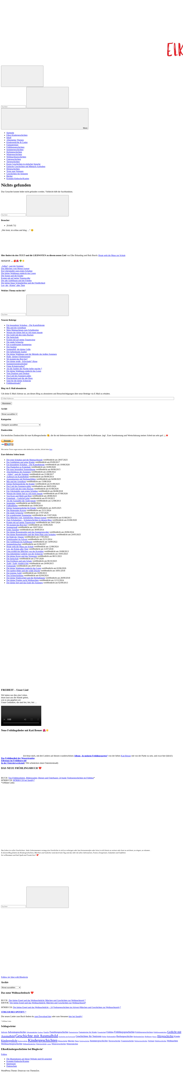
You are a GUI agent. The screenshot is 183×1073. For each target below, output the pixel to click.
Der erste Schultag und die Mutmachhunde (24, 460)
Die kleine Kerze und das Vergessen (21, 556)
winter (49, 1044)
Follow (4, 1054)
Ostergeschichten (13, 159)
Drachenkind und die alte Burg (19, 378)
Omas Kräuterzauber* (15, 366)
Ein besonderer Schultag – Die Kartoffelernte (25, 325)
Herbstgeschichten (14, 152)
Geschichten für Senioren (17, 174)
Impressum (11, 1064)
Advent (4, 1032)
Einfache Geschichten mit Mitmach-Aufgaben (25, 166)
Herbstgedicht (111, 1037)
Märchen (71, 1041)
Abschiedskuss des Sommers (18, 472)
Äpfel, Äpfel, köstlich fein (17, 563)
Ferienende (11, 566)
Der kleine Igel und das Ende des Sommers (24, 583)
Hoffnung (148, 1037)
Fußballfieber (12, 505)
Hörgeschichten (13, 169)
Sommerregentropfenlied (16, 364)
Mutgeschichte (62, 1041)
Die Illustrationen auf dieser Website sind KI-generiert (29, 1059)
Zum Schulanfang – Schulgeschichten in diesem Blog (29, 520)
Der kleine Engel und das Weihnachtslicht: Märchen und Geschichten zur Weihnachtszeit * (47, 1000)
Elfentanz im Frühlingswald (13, 760)
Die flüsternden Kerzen (16, 510)
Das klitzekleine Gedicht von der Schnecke (24, 554)
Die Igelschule (12, 337)
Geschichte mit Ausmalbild (36, 1036)
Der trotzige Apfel (14, 573)
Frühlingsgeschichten (15, 147)
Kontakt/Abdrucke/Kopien (17, 178)
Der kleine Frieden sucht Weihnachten (22, 580)
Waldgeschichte (160, 1041)
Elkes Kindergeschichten (16, 135)
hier (50, 449)
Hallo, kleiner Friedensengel (18, 356)
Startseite (10, 133)
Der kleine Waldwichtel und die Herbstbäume (25, 578)
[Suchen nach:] (13, 106)
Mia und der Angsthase (16, 328)
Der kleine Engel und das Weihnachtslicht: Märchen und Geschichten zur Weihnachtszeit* (48, 1003)
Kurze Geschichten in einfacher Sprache (23, 164)
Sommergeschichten (14, 149)
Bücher (9, 176)
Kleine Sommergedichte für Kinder (21, 508)
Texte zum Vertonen (14, 171)
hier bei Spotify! (75, 1016)
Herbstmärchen (138, 1037)
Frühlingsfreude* (13, 383)
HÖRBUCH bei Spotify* (24, 780)
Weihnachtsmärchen (29, 1044)
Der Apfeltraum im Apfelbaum (19, 542)
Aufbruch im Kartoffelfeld (17, 477)
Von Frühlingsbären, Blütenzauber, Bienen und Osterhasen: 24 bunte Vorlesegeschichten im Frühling (51, 778)
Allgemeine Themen (15, 140)
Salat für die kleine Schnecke (18, 381)
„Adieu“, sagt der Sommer (12, 266)
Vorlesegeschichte (140, 1041)
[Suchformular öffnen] (22, 76)
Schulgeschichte (84, 1041)
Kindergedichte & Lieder (17, 142)
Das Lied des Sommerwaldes (18, 376)
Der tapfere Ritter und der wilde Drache (23, 570)
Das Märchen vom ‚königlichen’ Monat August (26, 517)
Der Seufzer (11, 347)
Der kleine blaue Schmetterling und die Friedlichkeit (23, 283)
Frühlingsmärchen (160, 1032)
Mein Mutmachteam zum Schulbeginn (22, 330)
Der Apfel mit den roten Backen (19, 335)
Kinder (177, 1036)
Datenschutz (11, 1066)
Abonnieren (6, 403)
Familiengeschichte (59, 1032)
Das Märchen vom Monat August (15, 268)
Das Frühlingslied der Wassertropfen (18, 758)
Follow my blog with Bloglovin (14, 977)
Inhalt (8, 137)
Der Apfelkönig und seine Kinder (20, 462)
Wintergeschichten (14, 154)
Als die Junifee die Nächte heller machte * (24, 368)
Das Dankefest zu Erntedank (18, 467)
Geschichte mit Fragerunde (67, 1036)
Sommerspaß (11, 527)
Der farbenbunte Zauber (16, 352)
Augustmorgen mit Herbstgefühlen (21, 479)
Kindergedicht (9, 1040)
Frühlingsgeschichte (124, 1032)
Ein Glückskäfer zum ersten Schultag (16, 271)
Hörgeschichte (165, 1036)
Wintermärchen (72, 1044)
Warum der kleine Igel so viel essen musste (24, 332)
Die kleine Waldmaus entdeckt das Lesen (18, 273)
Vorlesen (151, 1041)
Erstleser (40, 1032)
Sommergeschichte (99, 1041)
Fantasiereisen (12, 145)
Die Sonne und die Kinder (12, 276)
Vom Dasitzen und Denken (17, 373)
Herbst (104, 1037)
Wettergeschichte (41, 1044)
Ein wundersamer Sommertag (18, 344)
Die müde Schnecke (14, 342)
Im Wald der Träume (15, 537)
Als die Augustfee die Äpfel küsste (21, 501)
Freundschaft (102, 1032)
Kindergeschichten (42, 1040)
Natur (77, 1041)
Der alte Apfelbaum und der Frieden (16, 280)
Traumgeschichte (127, 1041)
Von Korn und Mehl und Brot (19, 496)
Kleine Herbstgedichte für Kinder (20, 484)
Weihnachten (172, 1041)
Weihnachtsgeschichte (11, 1043)
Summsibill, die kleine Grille (18, 349)
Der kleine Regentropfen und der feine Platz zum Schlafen (31, 534)
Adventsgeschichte (17, 1032)
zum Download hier (42, 1016)
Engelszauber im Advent (16, 539)
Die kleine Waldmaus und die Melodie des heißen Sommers (31, 354)
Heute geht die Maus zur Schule (111, 255)
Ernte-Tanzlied (12, 530)
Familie (46, 1032)
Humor (154, 1036)
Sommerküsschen (13, 544)
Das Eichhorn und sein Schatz (19, 561)
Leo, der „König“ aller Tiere (13, 285)
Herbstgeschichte (124, 1036)
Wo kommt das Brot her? (17, 359)
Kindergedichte (22, 1041)
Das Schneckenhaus (14, 575)
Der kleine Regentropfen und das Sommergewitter (27, 532)
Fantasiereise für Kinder (88, 1032)
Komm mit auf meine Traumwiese (20, 340)
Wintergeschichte (59, 1044)
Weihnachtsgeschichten (16, 157)
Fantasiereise (73, 1032)
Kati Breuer (126, 756)
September (10, 503)
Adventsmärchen (32, 1032)
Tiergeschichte (114, 1041)
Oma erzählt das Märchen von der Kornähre (25, 551)
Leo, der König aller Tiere (17, 549)
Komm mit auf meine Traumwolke (15, 278)
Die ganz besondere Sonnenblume (20, 469)
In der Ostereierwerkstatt (12, 763)
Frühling (110, 1032)
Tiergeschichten (13, 162)
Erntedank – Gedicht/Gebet (18, 498)
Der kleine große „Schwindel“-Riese (21, 361)
